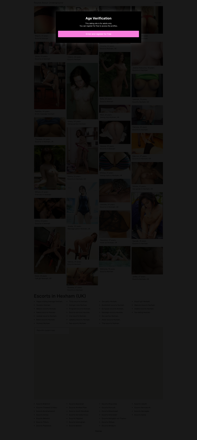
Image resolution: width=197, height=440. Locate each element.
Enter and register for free (98, 34)
